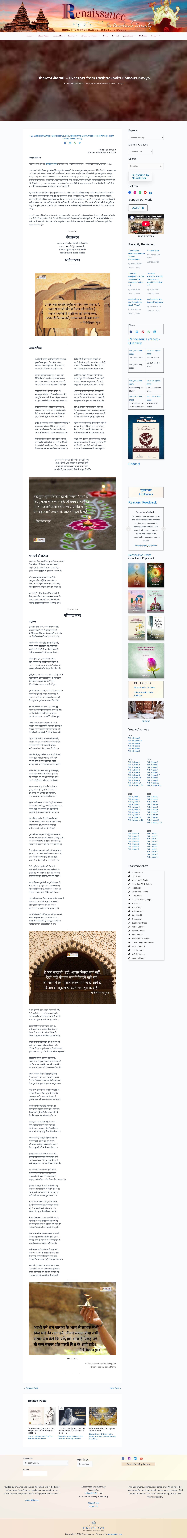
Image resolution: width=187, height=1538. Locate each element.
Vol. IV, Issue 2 (134, 799)
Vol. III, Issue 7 (152, 812)
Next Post (115, 1388)
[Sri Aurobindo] (135, 872)
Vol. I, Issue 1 (152, 834)
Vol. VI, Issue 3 (134, 767)
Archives (83, 1459)
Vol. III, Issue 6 (152, 810)
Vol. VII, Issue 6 (134, 748)
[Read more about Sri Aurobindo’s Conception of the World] (103, 1416)
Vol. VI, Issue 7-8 (134, 778)
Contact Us (93, 1506)
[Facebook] (65, 143)
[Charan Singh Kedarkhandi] (141, 942)
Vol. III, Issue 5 (152, 807)
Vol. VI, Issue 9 (134, 780)
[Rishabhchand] (136, 911)
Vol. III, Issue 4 (152, 804)
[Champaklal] (135, 919)
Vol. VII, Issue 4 (134, 743)
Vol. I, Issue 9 (152, 854)
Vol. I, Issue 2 (152, 836)
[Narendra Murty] (136, 946)
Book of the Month (79, 136)
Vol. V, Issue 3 (152, 767)
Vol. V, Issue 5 (152, 772)
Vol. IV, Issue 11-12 (135, 820)
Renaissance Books (139, 554)
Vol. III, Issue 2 (152, 799)
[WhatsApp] (75, 143)
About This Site (32, 1500)
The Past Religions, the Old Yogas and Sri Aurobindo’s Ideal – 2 (72, 1430)
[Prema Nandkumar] (138, 892)
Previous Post (30, 1388)
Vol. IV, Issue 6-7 (134, 810)
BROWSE (146, 721)
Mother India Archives (144, 687)
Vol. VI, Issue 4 (134, 770)
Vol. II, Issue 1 (133, 834)
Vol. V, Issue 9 (152, 780)
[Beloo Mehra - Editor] (138, 938)
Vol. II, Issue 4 (133, 841)
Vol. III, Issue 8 (152, 815)
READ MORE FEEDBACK (146, 514)
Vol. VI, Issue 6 (134, 775)
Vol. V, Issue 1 (152, 762)
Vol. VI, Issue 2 (134, 765)
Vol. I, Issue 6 (152, 847)
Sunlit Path (45, 1436)
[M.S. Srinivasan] (136, 954)
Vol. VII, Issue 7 (134, 751)
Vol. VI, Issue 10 (134, 783)
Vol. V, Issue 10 (153, 783)
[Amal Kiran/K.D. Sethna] (140, 884)
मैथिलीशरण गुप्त (51, 164)
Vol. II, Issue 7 (133, 849)
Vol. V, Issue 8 (152, 778)
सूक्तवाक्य (146, 490)
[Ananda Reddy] (136, 931)
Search (26, 1470)
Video (68, 1438)
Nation (72, 139)
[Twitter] (80, 143)
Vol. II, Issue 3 (133, 839)
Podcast (134, 464)
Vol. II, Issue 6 (133, 847)
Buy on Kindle (155, 634)
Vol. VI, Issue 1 (134, 762)
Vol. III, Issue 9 (152, 817)
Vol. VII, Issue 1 (134, 738)
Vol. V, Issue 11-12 (154, 785)
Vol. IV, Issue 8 (134, 812)
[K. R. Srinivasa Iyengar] (140, 900)
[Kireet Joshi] (135, 915)
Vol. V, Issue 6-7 (153, 775)
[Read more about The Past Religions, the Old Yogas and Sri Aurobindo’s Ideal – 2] (72, 1416)
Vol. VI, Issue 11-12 (135, 785)
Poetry (79, 139)
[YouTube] (141, 1458)
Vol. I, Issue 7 (152, 849)
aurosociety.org (114, 1534)
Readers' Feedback (142, 502)
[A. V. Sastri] (134, 903)
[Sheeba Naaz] (135, 950)
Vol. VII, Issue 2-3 (135, 741)
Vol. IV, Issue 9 (134, 815)
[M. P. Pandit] (135, 896)
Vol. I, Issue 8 (152, 852)
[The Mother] (135, 876)
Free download (155, 610)
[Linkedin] (70, 143)
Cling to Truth (153, 250)
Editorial (91, 1434)
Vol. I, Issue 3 (152, 839)
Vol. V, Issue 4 (152, 770)
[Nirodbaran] (134, 888)
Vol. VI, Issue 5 (134, 772)
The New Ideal (108, 1436)
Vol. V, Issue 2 (152, 765)
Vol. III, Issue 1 (152, 797)
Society (91, 1436)
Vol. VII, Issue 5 (134, 746)
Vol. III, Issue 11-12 (154, 823)
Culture (91, 136)
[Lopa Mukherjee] (137, 958)
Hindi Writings (102, 136)
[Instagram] (129, 1458)
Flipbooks (146, 494)
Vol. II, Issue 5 (133, 844)
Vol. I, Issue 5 (152, 844)
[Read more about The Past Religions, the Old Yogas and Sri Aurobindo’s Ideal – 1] (42, 1416)
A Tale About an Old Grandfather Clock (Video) (135, 302)
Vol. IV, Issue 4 (134, 804)
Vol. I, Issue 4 (152, 841)
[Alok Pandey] (135, 935)
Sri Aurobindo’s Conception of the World (102, 1429)
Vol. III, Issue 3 (152, 802)
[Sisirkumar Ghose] (137, 923)
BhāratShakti (91, 1493)
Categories (28, 1458)
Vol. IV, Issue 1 (134, 797)
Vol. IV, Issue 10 (134, 817)
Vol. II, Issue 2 (133, 836)
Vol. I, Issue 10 (152, 857)
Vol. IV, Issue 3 (134, 802)
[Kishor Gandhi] (136, 927)
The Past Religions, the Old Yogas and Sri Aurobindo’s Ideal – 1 (41, 1430)
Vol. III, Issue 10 (153, 820)
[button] (33, 36)
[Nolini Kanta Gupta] (138, 880)
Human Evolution (101, 1434)
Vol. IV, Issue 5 (134, 807)
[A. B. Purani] (135, 907)
